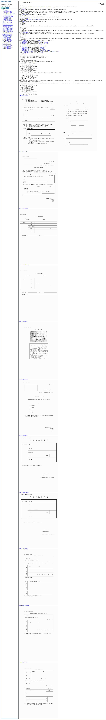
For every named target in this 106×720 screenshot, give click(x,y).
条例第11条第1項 (25, 48)
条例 (23, 9)
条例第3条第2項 (25, 14)
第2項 (32, 51)
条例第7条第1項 (29, 19)
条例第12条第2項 (25, 49)
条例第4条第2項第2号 (27, 52)
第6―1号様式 (47, 50)
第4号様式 (40, 44)
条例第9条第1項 (25, 47)
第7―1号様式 (56, 51)
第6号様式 (42, 50)
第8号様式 (41, 52)
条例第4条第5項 (25, 16)
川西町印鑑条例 (41, 6)
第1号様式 (41, 41)
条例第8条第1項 (25, 46)
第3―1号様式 (46, 43)
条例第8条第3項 (37, 19)
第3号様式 (41, 43)
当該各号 (38, 40)
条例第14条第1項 (26, 51)
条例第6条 (24, 21)
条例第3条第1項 (25, 41)
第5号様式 (44, 49)
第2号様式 (46, 42)
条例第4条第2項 (25, 42)
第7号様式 (51, 51)
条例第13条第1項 (25, 32)
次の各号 (24, 40)
